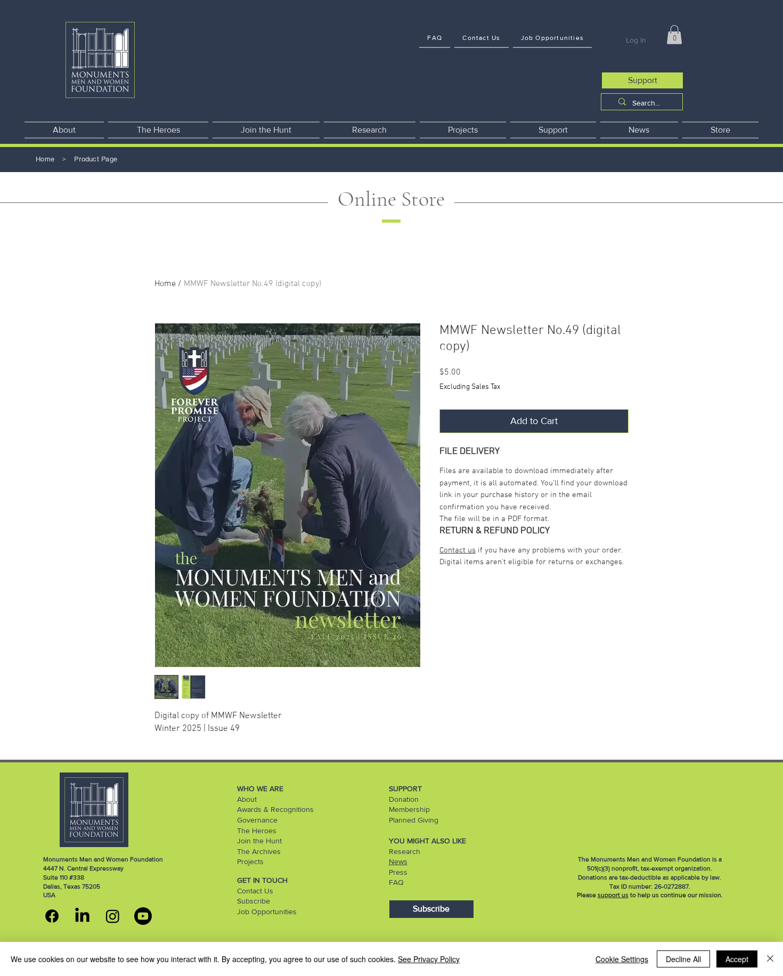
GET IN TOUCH (262, 880)
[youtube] (143, 916)
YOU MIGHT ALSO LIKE (427, 840)
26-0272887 (671, 886)
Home (165, 284)
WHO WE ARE (260, 788)
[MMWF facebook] (52, 916)
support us (613, 895)
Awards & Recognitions (275, 809)
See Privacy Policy (429, 959)
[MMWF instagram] (112, 916)
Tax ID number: (631, 886)
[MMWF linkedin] (82, 916)
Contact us (457, 550)
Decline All (683, 959)
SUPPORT (405, 788)
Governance (257, 820)
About (247, 799)
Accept (736, 959)
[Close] (770, 958)
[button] (674, 34)
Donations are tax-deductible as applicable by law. (649, 877)
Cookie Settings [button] (622, 959)
